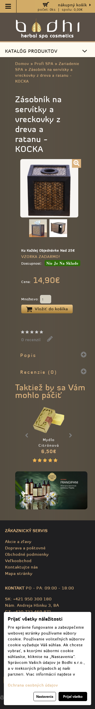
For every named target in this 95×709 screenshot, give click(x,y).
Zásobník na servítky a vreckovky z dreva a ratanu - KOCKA (44, 75)
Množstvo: (30, 299)
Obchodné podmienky (27, 554)
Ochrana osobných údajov (33, 685)
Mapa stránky (18, 573)
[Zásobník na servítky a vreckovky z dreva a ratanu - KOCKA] (76, 163)
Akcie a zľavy (18, 541)
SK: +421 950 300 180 (28, 598)
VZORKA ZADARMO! (40, 256)
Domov (22, 63)
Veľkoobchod (18, 560)
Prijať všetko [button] (73, 696)
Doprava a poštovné (25, 547)
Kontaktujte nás (21, 567)
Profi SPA (43, 63)
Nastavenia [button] (44, 696)
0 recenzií (31, 339)
